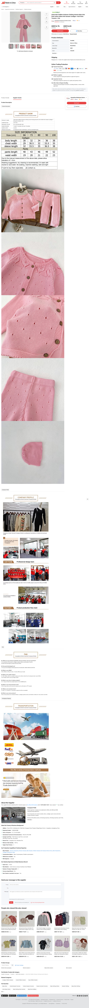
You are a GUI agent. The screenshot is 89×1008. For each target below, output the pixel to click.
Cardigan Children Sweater (7, 980)
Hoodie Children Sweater (21, 980)
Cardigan (5, 852)
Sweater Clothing (65, 986)
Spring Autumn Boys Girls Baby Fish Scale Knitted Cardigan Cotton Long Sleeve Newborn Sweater (26, 929)
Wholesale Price (52, 999)
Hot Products (18, 999)
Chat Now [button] (80, 31)
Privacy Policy (64, 1003)
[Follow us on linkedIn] (87, 995)
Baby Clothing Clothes (54, 986)
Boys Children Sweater (33, 980)
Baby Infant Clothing (76, 986)
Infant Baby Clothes (6, 989)
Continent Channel (59, 999)
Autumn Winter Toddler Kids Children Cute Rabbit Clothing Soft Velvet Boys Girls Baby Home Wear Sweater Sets (79, 954)
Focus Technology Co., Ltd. (35, 1003)
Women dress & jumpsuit (6, 967)
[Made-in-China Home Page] (8, 2)
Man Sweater (29, 850)
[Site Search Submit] (58, 2)
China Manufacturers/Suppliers (34, 999)
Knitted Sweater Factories (15, 986)
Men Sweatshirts (56, 850)
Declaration (58, 1003)
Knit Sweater (43, 850)
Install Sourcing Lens (34, 995)
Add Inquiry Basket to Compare (26, 51)
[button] (54, 2)
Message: (6, 891)
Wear (14, 852)
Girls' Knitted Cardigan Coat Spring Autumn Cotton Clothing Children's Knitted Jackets (44, 929)
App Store (4, 995)
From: (7, 884)
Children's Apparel (19, 9)
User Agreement (51, 1003)
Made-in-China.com (39, 1001)
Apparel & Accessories (9, 9)
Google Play (12, 995)
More (2, 991)
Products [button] (22, 2)
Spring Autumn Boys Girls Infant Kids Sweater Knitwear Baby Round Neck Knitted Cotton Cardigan (8, 929)
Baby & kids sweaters (48, 967)
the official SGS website (32, 805)
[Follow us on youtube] (83, 995)
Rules (87, 6)
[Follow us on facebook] (77, 995)
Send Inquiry (60, 31)
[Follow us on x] (79, 995)
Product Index (66, 999)
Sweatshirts (9, 852)
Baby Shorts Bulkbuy (32, 989)
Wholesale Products (44, 999)
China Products (24, 999)
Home (2, 9)
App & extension (72, 6)
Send (11, 902)
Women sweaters (26, 967)
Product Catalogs (19, 965)
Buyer (58, 6)
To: (7, 888)
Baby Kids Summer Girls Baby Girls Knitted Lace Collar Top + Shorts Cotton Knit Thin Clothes (79, 929)
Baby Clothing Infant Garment (19, 989)
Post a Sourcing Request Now (37, 902)
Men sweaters (69, 967)
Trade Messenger (22, 995)
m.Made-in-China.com (47, 1001)
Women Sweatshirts (14, 850)
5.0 (72, 99)
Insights (72, 999)
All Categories (6, 6)
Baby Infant (4, 986)
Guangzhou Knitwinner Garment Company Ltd (63, 20)
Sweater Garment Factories (42, 986)
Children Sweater (36, 850)
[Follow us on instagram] (81, 995)
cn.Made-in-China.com (57, 1001)
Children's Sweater (27, 9)
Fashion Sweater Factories (28, 986)
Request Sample (73, 34)
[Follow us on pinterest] (85, 995)
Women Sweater (22, 850)
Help (64, 6)
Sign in (86, 3)
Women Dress (49, 850)
